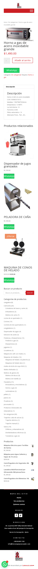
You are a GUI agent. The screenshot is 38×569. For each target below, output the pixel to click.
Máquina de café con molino (13, 354)
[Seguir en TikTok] (20, 515)
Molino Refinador (10, 370)
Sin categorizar (13, 22)
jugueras (7, 347)
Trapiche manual (11, 423)
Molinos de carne (11, 315)
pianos (6, 398)
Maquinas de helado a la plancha (16, 360)
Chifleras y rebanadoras (13, 429)
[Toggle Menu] (31, 11)
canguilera (7, 302)
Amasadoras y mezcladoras (14, 385)
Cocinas (6, 321)
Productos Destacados (12, 408)
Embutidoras (9, 312)
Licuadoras (7, 350)
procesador (8, 404)
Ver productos (19, 501)
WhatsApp (11, 70)
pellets (6, 394)
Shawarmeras (10, 344)
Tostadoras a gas (11, 436)
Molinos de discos (11, 375)
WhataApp (9, 176)
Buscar (30, 293)
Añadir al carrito (23, 60)
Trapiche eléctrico (11, 420)
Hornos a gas (10, 388)
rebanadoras (8, 411)
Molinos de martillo (12, 379)
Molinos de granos (10, 373)
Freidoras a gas (10, 341)
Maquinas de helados (11, 357)
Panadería (7, 382)
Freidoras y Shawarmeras (12, 338)
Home (19, 498)
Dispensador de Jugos (11, 331)
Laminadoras (9, 391)
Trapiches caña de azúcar (12, 418)
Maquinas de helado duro (14, 363)
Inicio (5, 22)
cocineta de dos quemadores (14, 325)
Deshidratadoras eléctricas (14, 433)
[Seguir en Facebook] (16, 515)
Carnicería (7, 306)
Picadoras (7, 401)
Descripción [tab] (10, 87)
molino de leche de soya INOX (14, 366)
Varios (6, 427)
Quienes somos (19, 504)
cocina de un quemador (12, 318)
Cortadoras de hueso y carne (15, 308)
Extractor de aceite (10, 335)
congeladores (8, 328)
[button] (31, 31)
